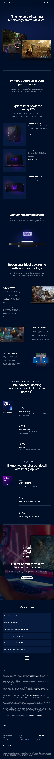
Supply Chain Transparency (8, 741)
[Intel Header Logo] (4, 2)
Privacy (20, 735)
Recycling (38, 739)
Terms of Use (21, 730)
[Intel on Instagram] (13, 745)
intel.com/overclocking (33, 676)
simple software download (8, 299)
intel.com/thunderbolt (23, 684)
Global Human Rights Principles (37, 754)
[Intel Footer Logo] (4, 725)
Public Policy (5, 739)
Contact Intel (38, 737)
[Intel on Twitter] (6, 745)
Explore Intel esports (27, 577)
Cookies (20, 737)
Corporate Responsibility (7, 735)
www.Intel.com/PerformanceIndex (36, 715)
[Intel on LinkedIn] (8, 745)
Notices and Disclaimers (42, 753)
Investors (37, 733)
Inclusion (4, 737)
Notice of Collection (23, 741)
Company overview (6, 730)
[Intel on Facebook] (3, 745)
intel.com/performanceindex (37, 689)
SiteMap (37, 741)
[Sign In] (44, 2)
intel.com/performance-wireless (12, 682)
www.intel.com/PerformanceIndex (9, 700)
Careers (4, 733)
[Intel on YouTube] (11, 745)
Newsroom (38, 730)
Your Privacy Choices (23, 739)
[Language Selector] (47, 2)
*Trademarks (21, 733)
